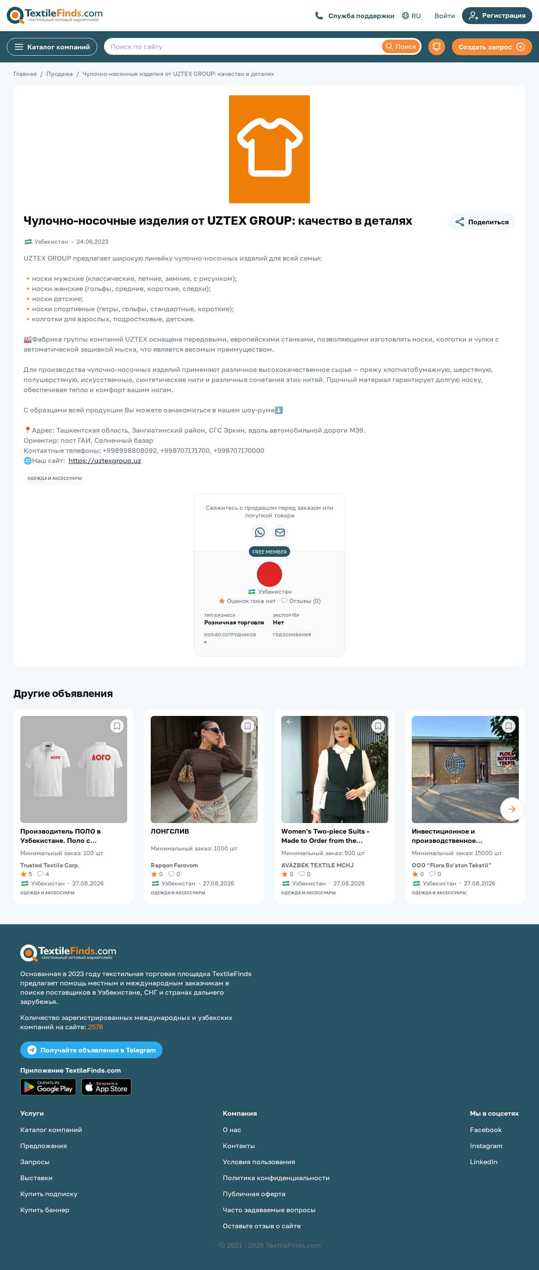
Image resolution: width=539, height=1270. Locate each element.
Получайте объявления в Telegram (98, 1050)
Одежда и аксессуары (54, 478)
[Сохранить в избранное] (117, 726)
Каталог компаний (58, 47)
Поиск (405, 46)
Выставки (36, 1177)
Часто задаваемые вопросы (269, 1209)
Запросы (35, 1161)
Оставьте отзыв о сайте (262, 1226)
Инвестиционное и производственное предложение (444, 836)
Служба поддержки (361, 15)
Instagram (486, 1145)
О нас (232, 1129)
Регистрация (504, 15)
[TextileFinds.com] (54, 15)
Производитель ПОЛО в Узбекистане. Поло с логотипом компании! (60, 836)
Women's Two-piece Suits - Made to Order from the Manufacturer (325, 836)
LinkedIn (484, 1161)
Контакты (239, 1145)
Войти (445, 15)
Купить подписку (48, 1193)
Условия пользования (259, 1161)
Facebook (486, 1129)
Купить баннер (44, 1209)
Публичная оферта (254, 1193)
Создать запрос (485, 47)
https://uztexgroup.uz (105, 460)
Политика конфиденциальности (276, 1177)
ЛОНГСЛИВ (170, 831)
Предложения (43, 1145)
